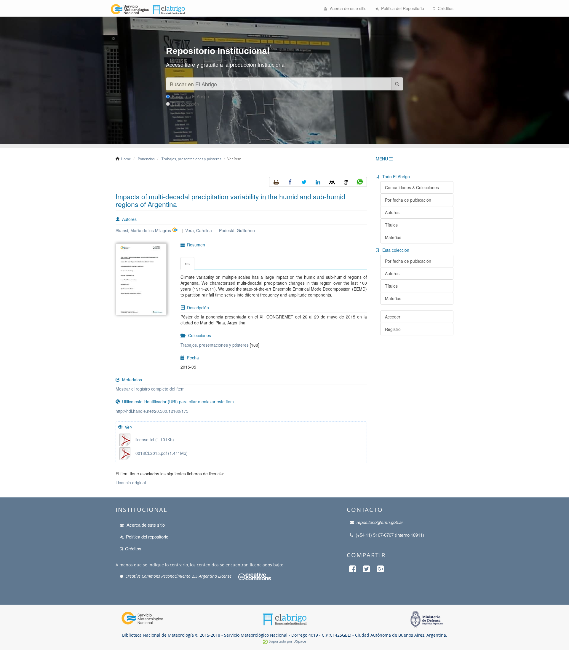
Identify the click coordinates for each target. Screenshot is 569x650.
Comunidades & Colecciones (412, 187)
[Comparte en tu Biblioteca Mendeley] (332, 182)
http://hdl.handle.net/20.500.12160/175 (152, 411)
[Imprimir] (276, 182)
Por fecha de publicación (408, 200)
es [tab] (187, 263)
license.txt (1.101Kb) (153, 439)
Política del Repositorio (401, 8)
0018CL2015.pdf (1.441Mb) (160, 453)
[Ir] (397, 83)
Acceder (392, 317)
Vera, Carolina (198, 230)
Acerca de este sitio (347, 8)
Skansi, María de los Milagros (143, 230)
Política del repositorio (147, 536)
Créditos (444, 8)
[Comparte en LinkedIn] (318, 182)
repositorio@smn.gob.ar (380, 522)
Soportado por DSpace (287, 641)
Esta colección (185, 104)
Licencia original (131, 482)
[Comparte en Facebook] (290, 182)
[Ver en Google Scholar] (346, 182)
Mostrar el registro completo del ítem (150, 389)
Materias (393, 237)
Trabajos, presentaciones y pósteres (191, 158)
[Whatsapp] (360, 182)
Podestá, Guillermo (237, 230)
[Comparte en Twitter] (304, 182)
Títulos (391, 225)
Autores (392, 212)
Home (126, 158)
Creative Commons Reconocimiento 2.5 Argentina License (178, 576)
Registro (393, 329)
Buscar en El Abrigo (190, 96)
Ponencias (146, 158)
